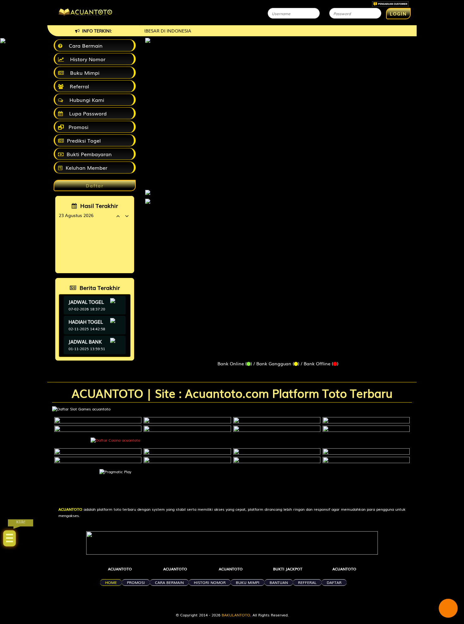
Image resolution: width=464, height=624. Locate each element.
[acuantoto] (147, 189)
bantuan (279, 582)
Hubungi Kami (85, 99)
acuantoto (120, 569)
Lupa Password (86, 113)
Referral (78, 86)
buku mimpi (247, 582)
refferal (307, 582)
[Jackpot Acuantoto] (147, 201)
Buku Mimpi (83, 72)
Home (111, 582)
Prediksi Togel (84, 140)
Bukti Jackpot (287, 569)
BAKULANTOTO (236, 615)
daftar (334, 582)
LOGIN (398, 13)
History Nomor (86, 59)
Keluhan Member (86, 167)
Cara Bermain (84, 45)
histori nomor (210, 582)
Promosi (77, 127)
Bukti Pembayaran (89, 154)
